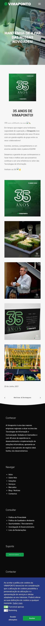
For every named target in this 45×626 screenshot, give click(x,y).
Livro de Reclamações (17, 530)
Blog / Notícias (14, 490)
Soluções (12, 481)
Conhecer (11, 417)
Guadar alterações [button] (13, 618)
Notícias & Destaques (22, 397)
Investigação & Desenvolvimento (21, 527)
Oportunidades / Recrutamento (21, 524)
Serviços (12, 484)
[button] (39, 4)
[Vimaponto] (6, 4)
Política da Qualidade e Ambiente (21, 520)
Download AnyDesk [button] (14, 554)
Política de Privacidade (17, 517)
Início (11, 474)
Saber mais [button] (17, 603)
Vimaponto (31, 131)
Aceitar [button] (32, 618)
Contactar (11, 571)
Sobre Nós (13, 478)
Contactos (13, 494)
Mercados (12, 487)
